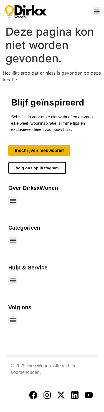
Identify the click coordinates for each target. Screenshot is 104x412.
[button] (96, 11)
